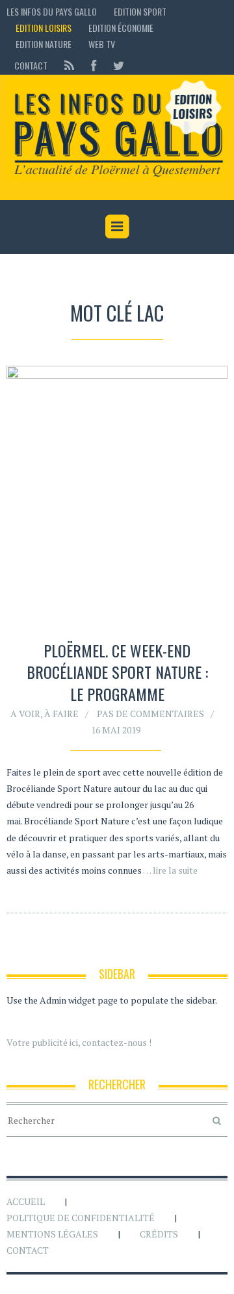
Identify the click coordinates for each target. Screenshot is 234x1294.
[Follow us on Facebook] (93, 65)
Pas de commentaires (150, 713)
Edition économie (120, 27)
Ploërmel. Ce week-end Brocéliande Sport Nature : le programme (117, 672)
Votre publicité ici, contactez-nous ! (78, 1042)
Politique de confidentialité (80, 1218)
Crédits (159, 1234)
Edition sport (140, 11)
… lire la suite (170, 870)
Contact (30, 65)
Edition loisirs (44, 27)
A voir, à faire (44, 713)
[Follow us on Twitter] (114, 65)
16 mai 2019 (115, 730)
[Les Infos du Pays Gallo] (117, 130)
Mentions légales (52, 1234)
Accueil (25, 1201)
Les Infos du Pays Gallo (51, 11)
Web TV (101, 44)
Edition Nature (44, 44)
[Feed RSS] (69, 65)
